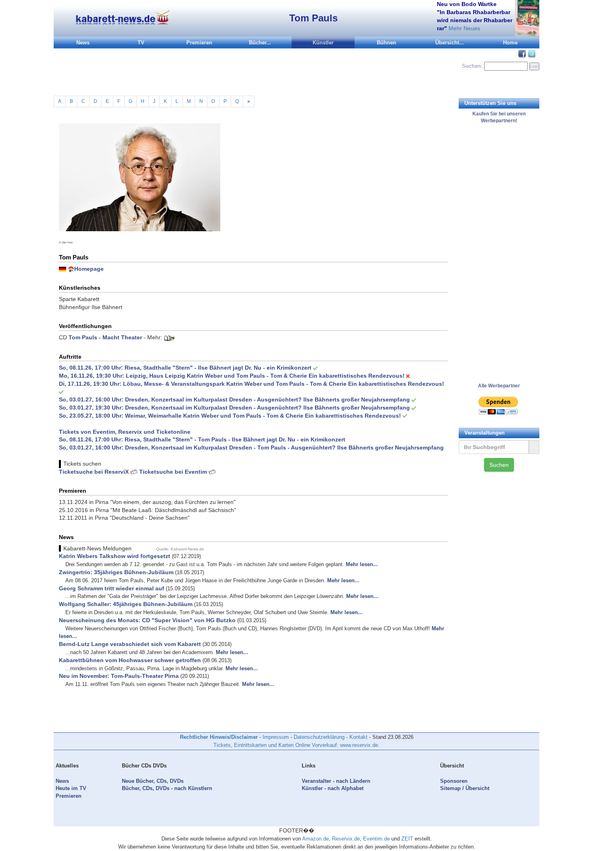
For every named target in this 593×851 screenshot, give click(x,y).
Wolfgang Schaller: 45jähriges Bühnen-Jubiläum (125, 604)
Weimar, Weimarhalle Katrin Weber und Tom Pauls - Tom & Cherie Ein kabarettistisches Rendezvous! (263, 415)
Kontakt (358, 737)
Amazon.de (315, 839)
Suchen (499, 465)
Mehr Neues (464, 28)
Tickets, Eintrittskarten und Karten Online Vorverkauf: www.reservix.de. (296, 745)
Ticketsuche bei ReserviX (94, 471)
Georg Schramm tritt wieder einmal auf (111, 588)
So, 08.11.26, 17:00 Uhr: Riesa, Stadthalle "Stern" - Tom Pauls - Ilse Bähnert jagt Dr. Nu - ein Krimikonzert (202, 439)
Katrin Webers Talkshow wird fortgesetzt (114, 556)
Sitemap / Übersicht (464, 788)
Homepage (89, 269)
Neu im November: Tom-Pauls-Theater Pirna (119, 676)
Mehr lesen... (362, 564)
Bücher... (260, 43)
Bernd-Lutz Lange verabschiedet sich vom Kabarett (130, 644)
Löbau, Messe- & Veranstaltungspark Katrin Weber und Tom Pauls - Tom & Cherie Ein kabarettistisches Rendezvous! (283, 384)
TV (141, 43)
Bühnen (386, 43)
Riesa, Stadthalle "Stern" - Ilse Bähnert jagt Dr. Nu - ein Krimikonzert (218, 367)
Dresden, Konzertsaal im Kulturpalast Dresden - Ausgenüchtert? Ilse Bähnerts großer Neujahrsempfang (267, 399)
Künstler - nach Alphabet (332, 788)
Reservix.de (346, 839)
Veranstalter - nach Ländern (336, 781)
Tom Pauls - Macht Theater (105, 337)
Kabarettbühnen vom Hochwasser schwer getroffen (130, 660)
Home (510, 43)
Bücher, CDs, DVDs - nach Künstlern (167, 788)
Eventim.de (376, 839)
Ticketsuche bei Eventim (174, 471)
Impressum (276, 737)
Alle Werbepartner (499, 386)
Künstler (323, 43)
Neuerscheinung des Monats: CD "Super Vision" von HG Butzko (147, 620)
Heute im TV (71, 788)
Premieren (199, 43)
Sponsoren (454, 781)
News (83, 43)
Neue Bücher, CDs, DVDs (153, 781)
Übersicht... (449, 43)
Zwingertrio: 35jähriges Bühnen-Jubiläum (116, 572)
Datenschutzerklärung (319, 737)
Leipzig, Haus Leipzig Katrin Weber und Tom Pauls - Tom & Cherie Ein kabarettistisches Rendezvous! (265, 375)
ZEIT (407, 839)
